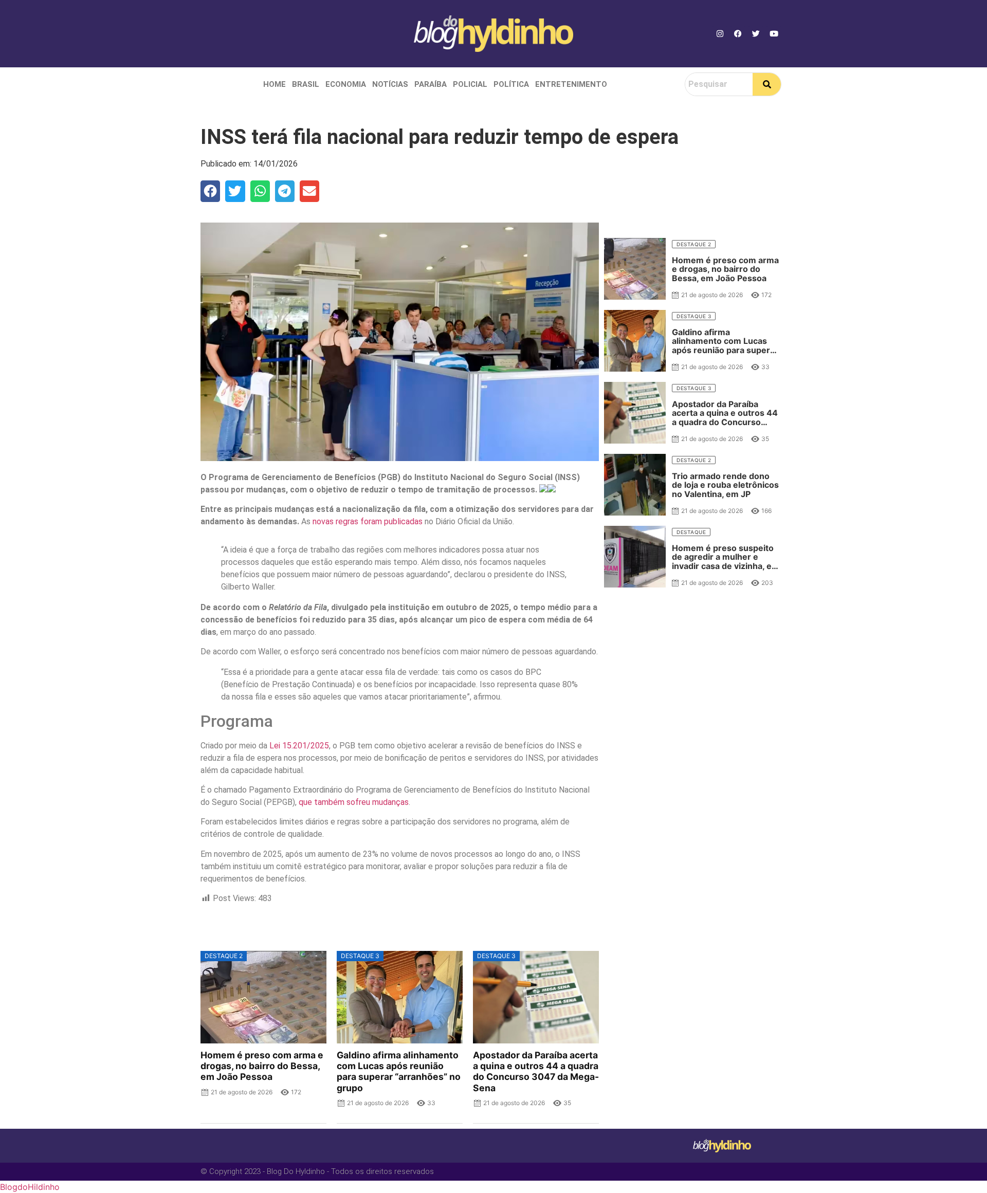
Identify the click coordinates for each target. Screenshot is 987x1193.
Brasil (305, 84)
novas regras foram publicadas (368, 521)
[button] (210, 191)
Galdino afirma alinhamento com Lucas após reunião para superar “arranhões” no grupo (399, 1071)
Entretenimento (571, 84)
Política (511, 84)
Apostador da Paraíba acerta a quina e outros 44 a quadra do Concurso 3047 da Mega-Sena (536, 1071)
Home (274, 84)
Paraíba (430, 84)
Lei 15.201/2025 (299, 745)
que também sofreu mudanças (354, 802)
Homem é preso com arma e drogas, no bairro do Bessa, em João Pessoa (261, 1066)
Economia (345, 84)
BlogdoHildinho (30, 1187)
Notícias (390, 84)
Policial (470, 84)
